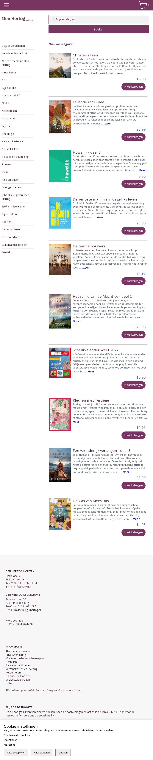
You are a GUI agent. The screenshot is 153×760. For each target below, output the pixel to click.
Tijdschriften (9, 214)
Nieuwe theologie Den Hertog (15, 63)
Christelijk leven (11, 149)
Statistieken (10, 739)
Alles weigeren (42, 752)
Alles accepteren (16, 752)
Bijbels (6, 126)
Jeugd (5, 172)
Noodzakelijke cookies (17, 734)
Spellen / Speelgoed (14, 206)
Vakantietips (9, 72)
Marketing (9, 744)
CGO (4, 80)
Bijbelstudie (9, 88)
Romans (7, 164)
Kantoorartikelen (12, 237)
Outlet (5, 103)
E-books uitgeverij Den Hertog (15, 197)
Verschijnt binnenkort (14, 53)
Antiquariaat (9, 118)
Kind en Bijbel (10, 179)
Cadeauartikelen (11, 229)
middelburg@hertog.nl (27, 610)
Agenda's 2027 (11, 95)
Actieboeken (9, 110)
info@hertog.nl (23, 586)
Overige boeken (11, 187)
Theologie (8, 133)
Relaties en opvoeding (15, 156)
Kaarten (6, 221)
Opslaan (63, 752)
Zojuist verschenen (13, 45)
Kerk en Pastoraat (13, 141)
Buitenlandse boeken (14, 244)
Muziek (6, 252)
